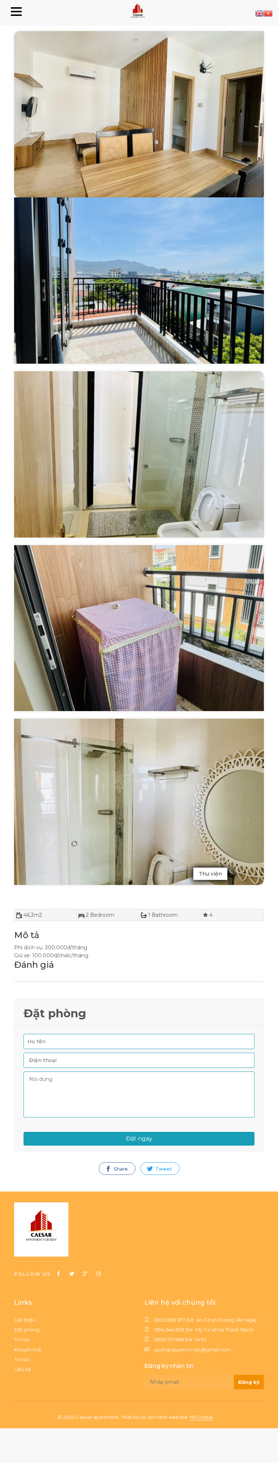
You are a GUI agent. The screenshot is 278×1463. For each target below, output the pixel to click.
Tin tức (22, 1339)
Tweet (163, 1169)
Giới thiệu (24, 1320)
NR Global (201, 1417)
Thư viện (210, 873)
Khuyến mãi (27, 1349)
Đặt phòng (26, 1329)
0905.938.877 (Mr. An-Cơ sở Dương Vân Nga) (204, 1320)
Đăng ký (249, 1382)
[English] (259, 13)
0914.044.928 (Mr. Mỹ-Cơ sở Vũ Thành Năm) (203, 1329)
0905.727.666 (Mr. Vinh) (179, 1339)
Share (120, 1169)
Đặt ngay (139, 1138)
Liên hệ (22, 1369)
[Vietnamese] (268, 13)
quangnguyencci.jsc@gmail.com (192, 1349)
